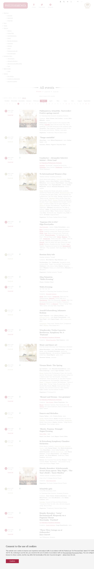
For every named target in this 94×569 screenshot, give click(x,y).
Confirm (12, 561)
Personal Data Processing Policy (72, 553)
